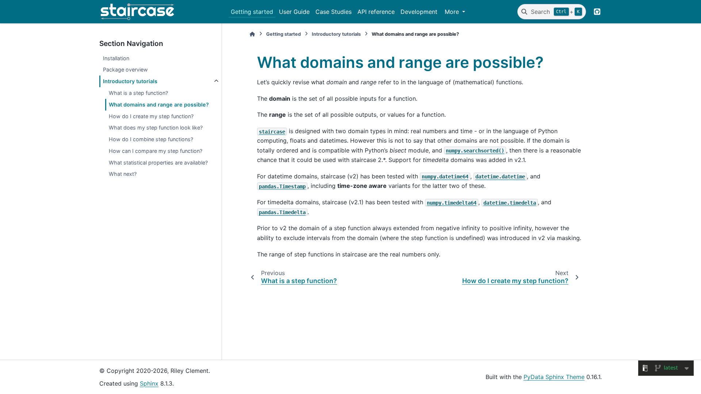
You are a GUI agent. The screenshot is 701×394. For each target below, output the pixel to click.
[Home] (252, 34)
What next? (123, 174)
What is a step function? (138, 93)
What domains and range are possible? (159, 104)
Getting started (252, 11)
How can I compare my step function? (155, 151)
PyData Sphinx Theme (554, 377)
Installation (116, 58)
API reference (376, 11)
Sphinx (149, 383)
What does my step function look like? (156, 127)
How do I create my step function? (151, 116)
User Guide (294, 11)
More (453, 11)
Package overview (125, 69)
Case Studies (333, 11)
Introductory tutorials (130, 81)
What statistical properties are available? (158, 162)
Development (419, 11)
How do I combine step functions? (151, 139)
